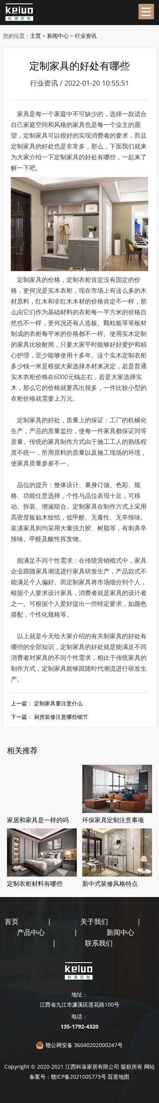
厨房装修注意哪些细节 (61, 716)
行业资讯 (85, 35)
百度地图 (118, 1076)
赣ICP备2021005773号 (78, 1076)
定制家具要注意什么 (58, 703)
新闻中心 (58, 35)
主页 (35, 35)
